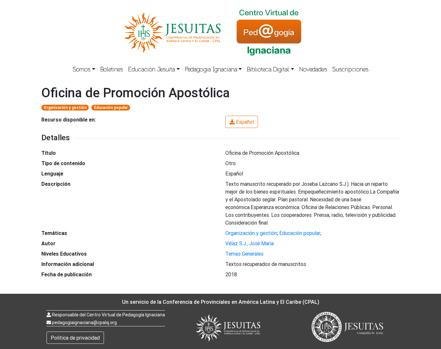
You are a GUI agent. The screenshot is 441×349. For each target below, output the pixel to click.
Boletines (111, 70)
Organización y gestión (65, 107)
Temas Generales (244, 253)
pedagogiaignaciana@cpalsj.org (84, 322)
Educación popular (111, 107)
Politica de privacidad (75, 337)
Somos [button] (81, 70)
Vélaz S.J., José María (249, 243)
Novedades (313, 70)
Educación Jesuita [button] (151, 70)
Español (245, 122)
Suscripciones (350, 70)
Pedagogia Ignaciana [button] (211, 70)
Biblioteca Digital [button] (268, 70)
